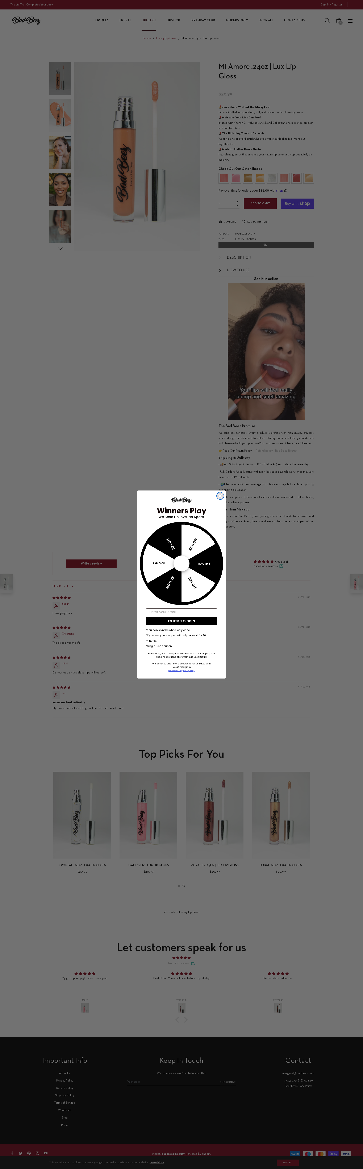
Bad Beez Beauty (175, 670)
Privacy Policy (189, 670)
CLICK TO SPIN (181, 621)
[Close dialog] (220, 496)
